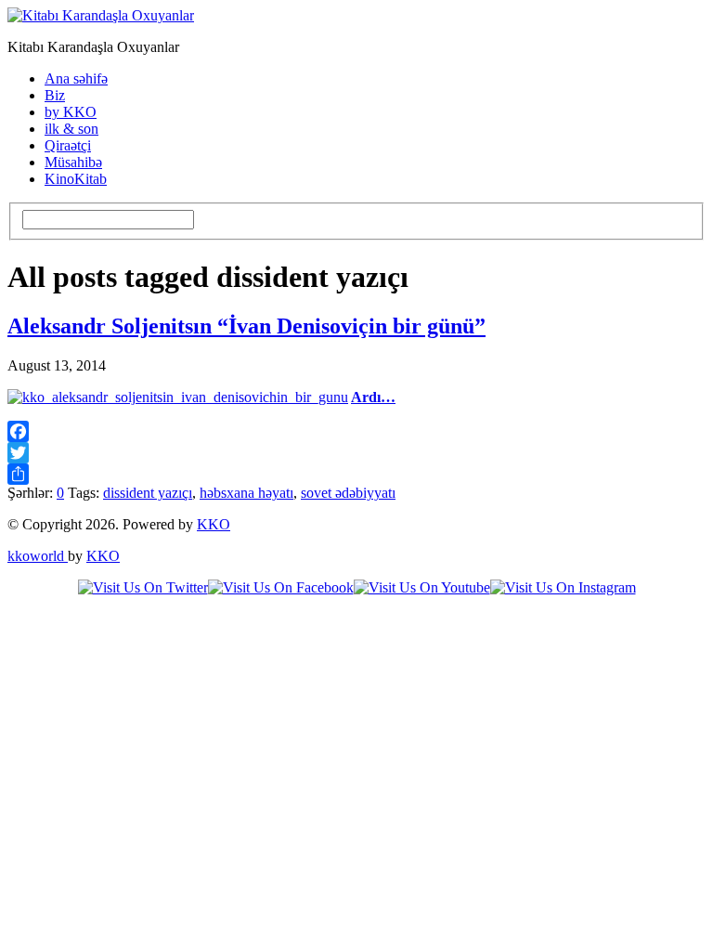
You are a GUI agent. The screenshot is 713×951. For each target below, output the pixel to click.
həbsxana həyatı (246, 493)
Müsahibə (73, 162)
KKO (213, 524)
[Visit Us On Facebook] (281, 587)
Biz (55, 95)
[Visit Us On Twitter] (143, 587)
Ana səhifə (76, 78)
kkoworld (37, 556)
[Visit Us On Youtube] (422, 587)
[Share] (356, 474)
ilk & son (71, 129)
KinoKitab (76, 179)
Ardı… (373, 397)
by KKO (71, 112)
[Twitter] (356, 452)
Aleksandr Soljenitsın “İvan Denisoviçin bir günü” (246, 326)
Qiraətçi (68, 145)
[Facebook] (356, 431)
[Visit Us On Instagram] (563, 587)
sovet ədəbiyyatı (348, 493)
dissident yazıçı (147, 493)
